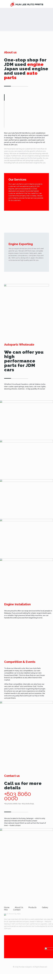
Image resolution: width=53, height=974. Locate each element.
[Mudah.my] (36, 970)
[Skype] (23, 970)
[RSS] (33, 970)
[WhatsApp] (26, 970)
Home (6, 907)
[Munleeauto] (26, 4)
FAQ (6, 910)
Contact (16, 910)
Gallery (45, 907)
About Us (19, 907)
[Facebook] (30, 970)
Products (32, 907)
